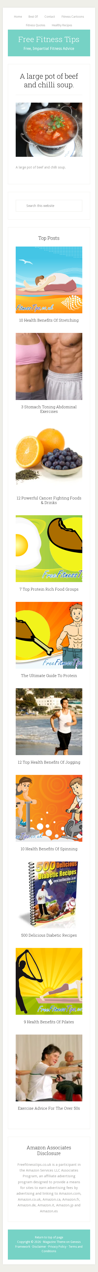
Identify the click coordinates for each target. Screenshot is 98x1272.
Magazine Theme (54, 1242)
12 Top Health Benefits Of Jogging (49, 762)
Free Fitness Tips (48, 39)
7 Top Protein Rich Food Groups (49, 589)
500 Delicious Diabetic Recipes (49, 935)
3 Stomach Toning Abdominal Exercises (49, 409)
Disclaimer (39, 1246)
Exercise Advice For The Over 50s (49, 1108)
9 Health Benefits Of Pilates (49, 1021)
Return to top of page (49, 1237)
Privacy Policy (57, 1246)
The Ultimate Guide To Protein (49, 675)
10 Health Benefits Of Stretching (48, 320)
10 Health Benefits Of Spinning (49, 848)
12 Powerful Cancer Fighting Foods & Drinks (49, 500)
